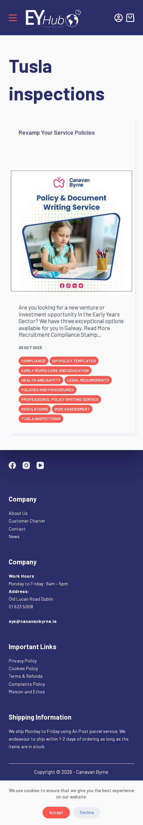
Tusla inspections (41, 418)
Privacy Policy (23, 660)
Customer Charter (27, 521)
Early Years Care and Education (55, 370)
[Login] (118, 18)
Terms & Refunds (26, 676)
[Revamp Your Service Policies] (71, 231)
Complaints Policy (27, 684)
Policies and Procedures (47, 389)
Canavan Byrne (92, 772)
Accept (56, 812)
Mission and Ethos (27, 691)
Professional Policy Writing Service (59, 399)
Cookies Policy (23, 668)
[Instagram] (26, 465)
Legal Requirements (88, 380)
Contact (18, 528)
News (14, 536)
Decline (87, 812)
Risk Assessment (72, 409)
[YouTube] (40, 465)
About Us (18, 513)
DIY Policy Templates (74, 360)
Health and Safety (41, 380)
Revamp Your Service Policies (57, 132)
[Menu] (13, 18)
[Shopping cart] (130, 18)
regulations (34, 409)
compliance (33, 360)
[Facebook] (12, 465)
